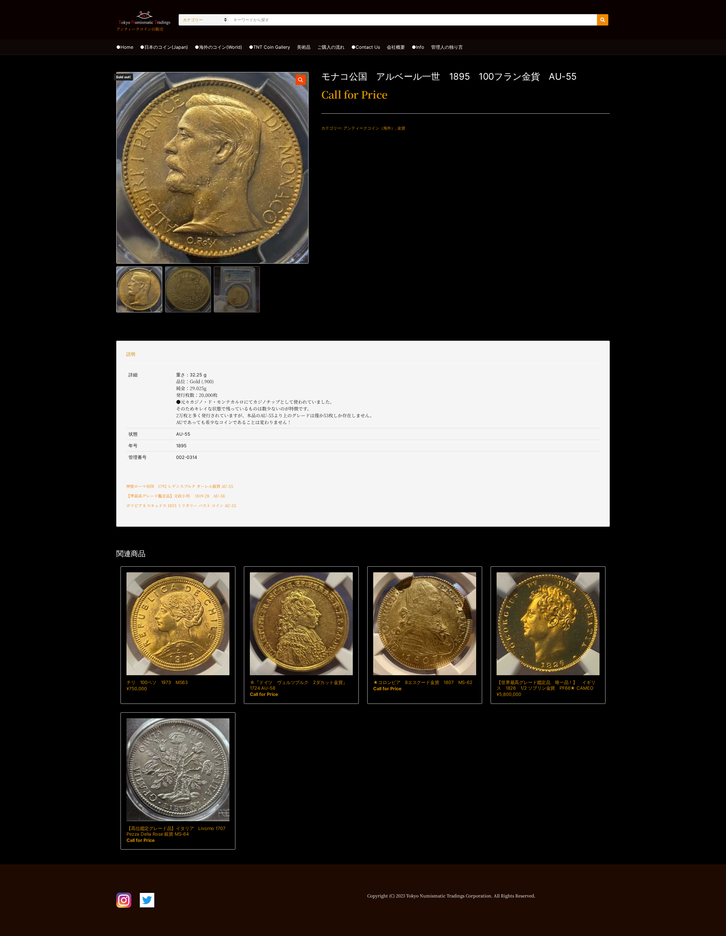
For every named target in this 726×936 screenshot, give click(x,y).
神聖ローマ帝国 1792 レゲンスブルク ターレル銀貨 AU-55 (179, 486)
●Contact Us (365, 47)
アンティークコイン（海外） (369, 128)
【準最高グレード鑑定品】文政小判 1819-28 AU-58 (175, 496)
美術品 (304, 47)
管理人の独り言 (447, 47)
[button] (301, 80)
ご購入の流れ (331, 47)
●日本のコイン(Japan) (164, 47)
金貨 (401, 128)
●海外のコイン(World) (218, 47)
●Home (124, 47)
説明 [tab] (130, 354)
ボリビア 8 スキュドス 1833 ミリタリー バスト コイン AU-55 (181, 505)
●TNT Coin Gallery (269, 47)
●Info (418, 47)
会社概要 (396, 47)
